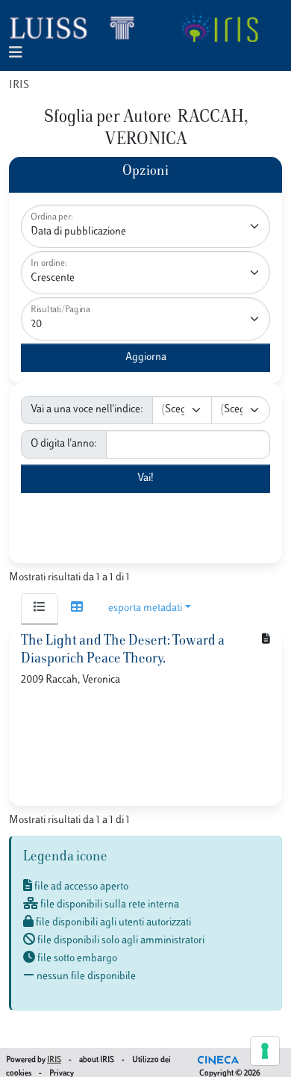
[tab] (39, 608)
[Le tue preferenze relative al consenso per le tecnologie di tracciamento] (265, 1051)
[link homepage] (78, 27)
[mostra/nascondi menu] (15, 53)
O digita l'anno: (64, 444)
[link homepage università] (219, 27)
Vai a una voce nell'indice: (87, 409)
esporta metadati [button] (145, 608)
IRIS (19, 85)
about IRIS (96, 1060)
